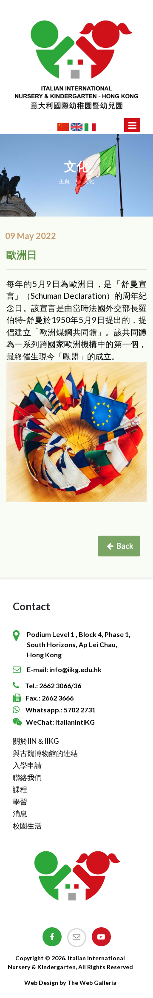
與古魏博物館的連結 (45, 753)
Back (124, 545)
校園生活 (27, 825)
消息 (20, 813)
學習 (20, 801)
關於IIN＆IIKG (36, 741)
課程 (20, 789)
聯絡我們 (27, 777)
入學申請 (27, 765)
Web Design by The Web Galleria (70, 982)
